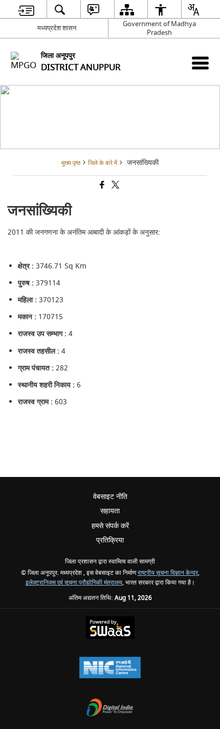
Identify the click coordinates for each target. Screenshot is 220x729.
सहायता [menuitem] (110, 511)
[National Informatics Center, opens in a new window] (110, 669)
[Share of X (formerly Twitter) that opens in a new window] (114, 186)
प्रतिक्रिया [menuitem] (110, 540)
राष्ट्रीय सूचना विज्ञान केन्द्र (168, 573)
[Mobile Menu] (200, 63)
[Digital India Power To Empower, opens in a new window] (110, 709)
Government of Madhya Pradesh (159, 28)
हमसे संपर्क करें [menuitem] (110, 525)
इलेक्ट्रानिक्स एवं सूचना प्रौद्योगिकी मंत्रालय (74, 582)
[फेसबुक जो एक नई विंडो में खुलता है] (101, 186)
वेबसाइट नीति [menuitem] (110, 496)
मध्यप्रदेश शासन (56, 28)
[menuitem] (26, 9)
